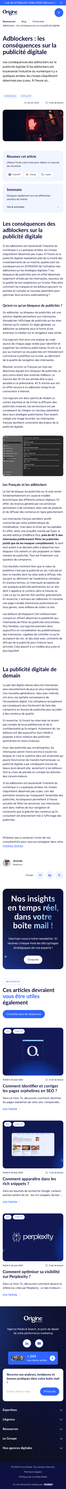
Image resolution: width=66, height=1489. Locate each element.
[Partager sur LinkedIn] (50, 875)
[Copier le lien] (40, 875)
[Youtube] (39, 1343)
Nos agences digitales (17, 1448)
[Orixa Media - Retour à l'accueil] (10, 12)
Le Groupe (10, 1438)
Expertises (10, 1410)
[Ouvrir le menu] (58, 12)
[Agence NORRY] (48, 1484)
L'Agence (9, 1419)
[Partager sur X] (59, 875)
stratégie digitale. (13, 845)
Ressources (10, 1429)
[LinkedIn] (27, 1343)
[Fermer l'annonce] (61, 3)
